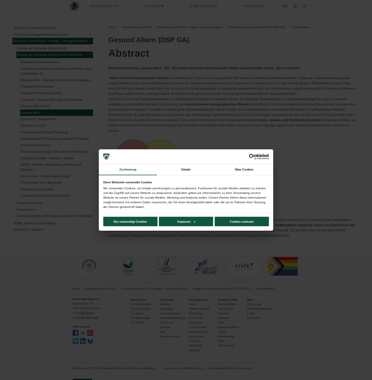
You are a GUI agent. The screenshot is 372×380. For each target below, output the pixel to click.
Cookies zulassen (242, 221)
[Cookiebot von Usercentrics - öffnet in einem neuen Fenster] (252, 157)
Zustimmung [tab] (128, 169)
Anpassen (184, 221)
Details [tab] (186, 169)
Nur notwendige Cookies (130, 221)
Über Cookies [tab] (244, 169)
